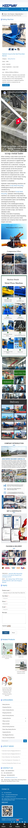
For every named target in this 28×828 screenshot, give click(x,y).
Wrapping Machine (6, 712)
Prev (4, 35)
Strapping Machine (6, 707)
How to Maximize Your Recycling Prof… (11, 757)
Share (3, 826)
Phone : (4, 601)
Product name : (6, 590)
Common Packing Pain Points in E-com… (12, 763)
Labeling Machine (6, 718)
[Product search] (25, 740)
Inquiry (17, 826)
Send (6, 632)
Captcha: (4, 625)
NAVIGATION (4, 9)
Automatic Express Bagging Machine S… (12, 750)
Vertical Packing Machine (8, 726)
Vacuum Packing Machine (8, 737)
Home (5, 14)
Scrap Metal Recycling (16, 185)
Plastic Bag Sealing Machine (9, 729)
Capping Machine (6, 732)
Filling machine (6, 721)
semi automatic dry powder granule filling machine (7, 657)
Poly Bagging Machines (8, 734)
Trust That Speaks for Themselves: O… (11, 760)
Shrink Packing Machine (8, 715)
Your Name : (5, 595)
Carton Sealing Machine (8, 710)
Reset (13, 632)
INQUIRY (6, 85)
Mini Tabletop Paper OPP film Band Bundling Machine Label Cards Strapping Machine (12, 580)
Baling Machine (19, 14)
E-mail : (4, 607)
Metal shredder (6, 723)
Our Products (11, 14)
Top (24, 826)
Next (24, 35)
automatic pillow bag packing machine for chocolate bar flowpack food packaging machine (12, 575)
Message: (4, 612)
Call (10, 826)
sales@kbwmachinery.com (11, 777)
